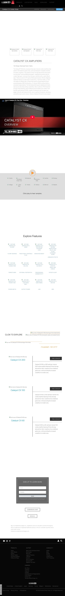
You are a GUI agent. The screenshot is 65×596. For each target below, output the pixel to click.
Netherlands (48, 586)
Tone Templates (50, 558)
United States (10, 586)
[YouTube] (4, 540)
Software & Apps (15, 558)
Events (48, 553)
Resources (43, 9)
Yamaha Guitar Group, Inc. (31, 578)
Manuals (28, 553)
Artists (47, 550)
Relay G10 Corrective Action (33, 550)
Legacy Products (30, 555)
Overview (36, 9)
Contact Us (27, 576)
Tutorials (28, 556)
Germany (31, 586)
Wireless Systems (15, 556)
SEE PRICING (59, 9)
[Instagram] (7, 540)
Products (19, 2)
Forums (28, 558)
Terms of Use (6, 590)
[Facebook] (10, 540)
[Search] (22, 6)
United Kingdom (18, 586)
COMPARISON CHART (32, 509)
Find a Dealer (28, 575)
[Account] (19, 6)
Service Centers (30, 559)
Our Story (27, 568)
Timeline (27, 569)
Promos (48, 555)
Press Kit (27, 571)
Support (51, 2)
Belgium (41, 586)
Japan (25, 586)
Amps (12, 550)
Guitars (12, 553)
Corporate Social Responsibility (32, 573)
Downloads (43, 2)
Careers (27, 572)
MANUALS (32, 516)
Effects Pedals (14, 555)
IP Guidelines (23, 590)
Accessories (51, 9)
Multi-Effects (14, 552)
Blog (36, 2)
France (36, 586)
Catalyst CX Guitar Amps (10, 9)
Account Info (29, 560)
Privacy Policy (14, 590)
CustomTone (28, 2)
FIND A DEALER (56, 358)
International (55, 586)
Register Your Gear (30, 562)
